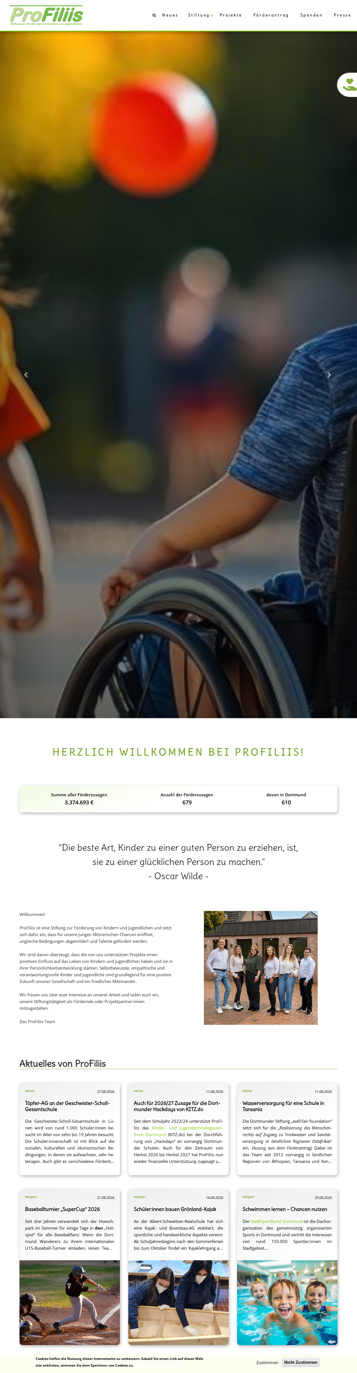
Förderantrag (271, 15)
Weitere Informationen (156, 1365)
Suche (151, 16)
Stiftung (199, 15)
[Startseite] (46, 15)
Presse (342, 15)
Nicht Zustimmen (300, 1362)
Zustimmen (267, 1362)
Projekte (231, 15)
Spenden (311, 15)
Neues (170, 15)
